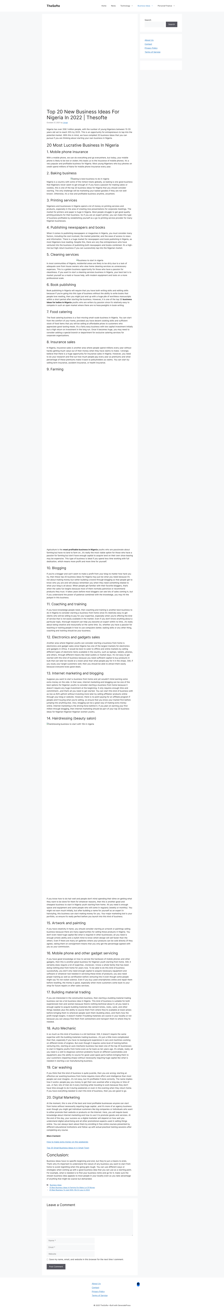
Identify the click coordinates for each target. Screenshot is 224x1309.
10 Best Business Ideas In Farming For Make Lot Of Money (72, 1187)
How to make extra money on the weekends (67, 1142)
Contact (148, 44)
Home (104, 6)
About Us (149, 40)
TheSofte (53, 6)
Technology (125, 6)
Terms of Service (152, 52)
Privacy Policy (151, 48)
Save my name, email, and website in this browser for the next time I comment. (86, 1259)
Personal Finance (165, 6)
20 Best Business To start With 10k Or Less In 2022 (69, 1190)
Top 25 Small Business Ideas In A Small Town (68, 1148)
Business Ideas (144, 6)
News (113, 6)
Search (148, 20)
